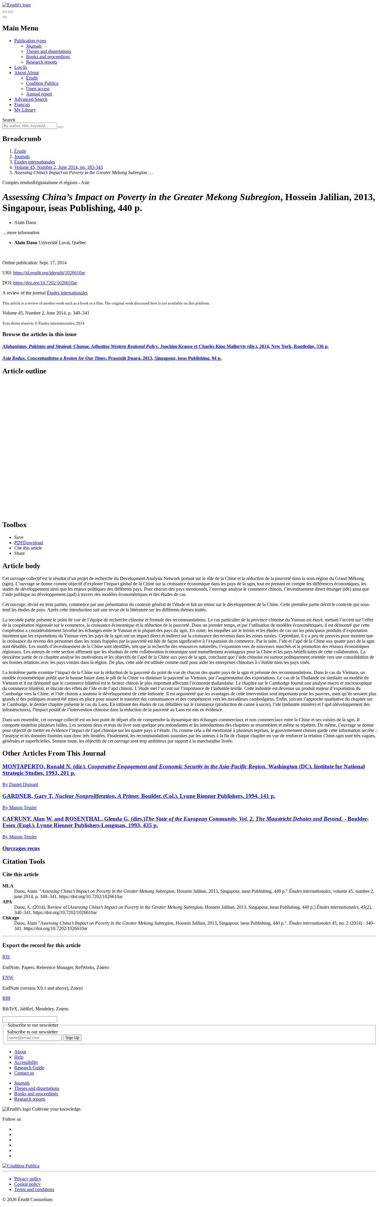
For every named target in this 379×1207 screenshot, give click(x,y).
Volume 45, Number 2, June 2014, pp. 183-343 (58, 167)
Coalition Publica (42, 83)
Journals (33, 45)
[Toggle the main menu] (4, 17)
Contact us (24, 1072)
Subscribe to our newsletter (32, 1031)
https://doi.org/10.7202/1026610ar (45, 282)
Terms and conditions (34, 1189)
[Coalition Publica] (20, 1165)
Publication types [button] (30, 40)
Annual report (39, 93)
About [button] (20, 72)
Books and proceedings (48, 56)
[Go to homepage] (16, 4)
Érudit (32, 77)
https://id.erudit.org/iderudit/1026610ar (49, 272)
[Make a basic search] (4, 12)
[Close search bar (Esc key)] (10, 12)
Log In (20, 67)
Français (22, 104)
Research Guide (29, 1067)
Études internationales (34, 161)
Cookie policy (27, 1184)
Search (8, 119)
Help (18, 1056)
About (33, 72)
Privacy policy (27, 1178)
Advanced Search (30, 99)
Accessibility (26, 1062)
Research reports (41, 61)
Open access (37, 88)
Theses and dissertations (48, 51)
